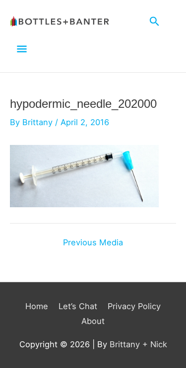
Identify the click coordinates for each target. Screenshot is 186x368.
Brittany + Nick (138, 344)
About (93, 321)
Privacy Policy (134, 306)
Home (36, 306)
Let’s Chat (78, 306)
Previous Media (93, 242)
